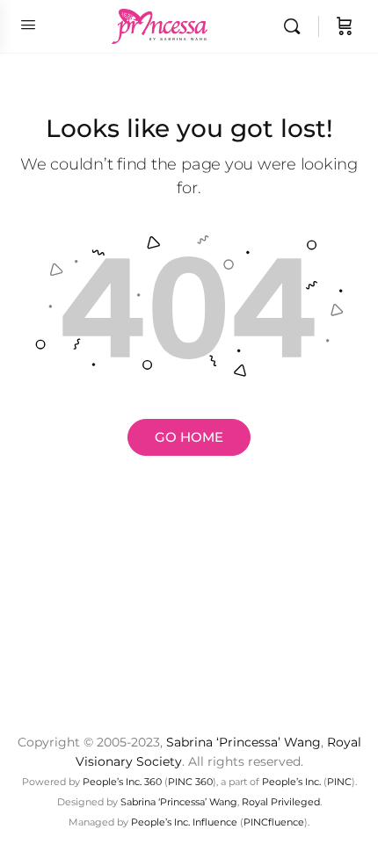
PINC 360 (190, 781)
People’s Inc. (291, 781)
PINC (339, 781)
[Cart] (344, 26)
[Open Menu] (28, 25)
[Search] (296, 26)
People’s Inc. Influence (184, 822)
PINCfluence (274, 822)
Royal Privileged (281, 802)
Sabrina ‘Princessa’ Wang (243, 742)
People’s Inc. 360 (122, 781)
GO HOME (189, 437)
